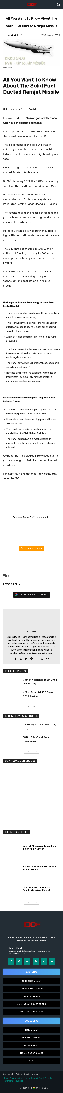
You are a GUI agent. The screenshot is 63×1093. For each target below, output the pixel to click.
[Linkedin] (26, 658)
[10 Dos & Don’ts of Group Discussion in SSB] (11, 740)
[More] (45, 559)
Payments (8, 1081)
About (6, 1078)
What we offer (16, 1078)
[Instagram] (21, 658)
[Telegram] (38, 559)
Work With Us (45, 1078)
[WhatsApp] (31, 559)
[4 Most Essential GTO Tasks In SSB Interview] (11, 695)
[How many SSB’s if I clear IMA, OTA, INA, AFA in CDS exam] (11, 727)
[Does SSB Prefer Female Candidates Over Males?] (11, 888)
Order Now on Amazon (31, 548)
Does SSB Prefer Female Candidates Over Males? (36, 889)
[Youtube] (47, 658)
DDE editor (16, 35)
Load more (30, 706)
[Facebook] (17, 559)
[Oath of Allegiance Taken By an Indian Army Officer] (11, 682)
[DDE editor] (5, 35)
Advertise (19, 1081)
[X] (24, 559)
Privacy (26, 1078)
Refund (34, 1078)
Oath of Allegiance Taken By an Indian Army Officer (39, 847)
